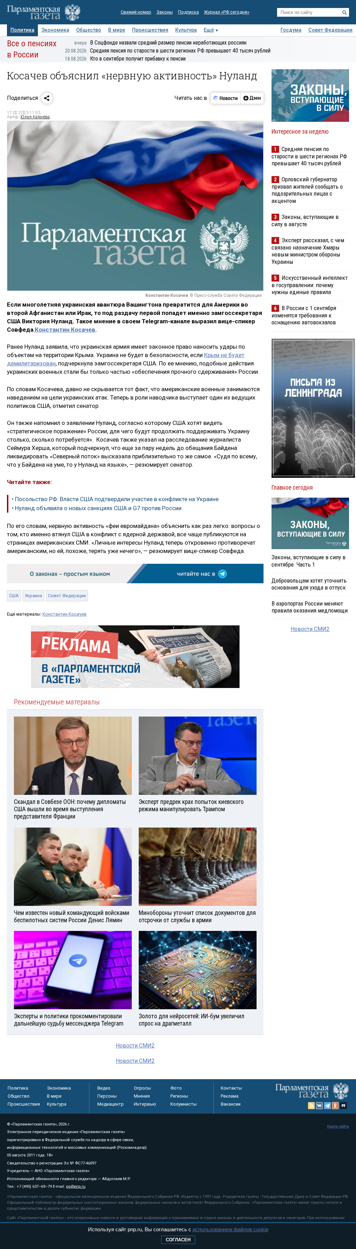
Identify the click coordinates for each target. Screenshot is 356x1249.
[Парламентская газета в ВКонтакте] (319, 1105)
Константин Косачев (64, 329)
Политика (22, 30)
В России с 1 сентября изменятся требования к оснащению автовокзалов (304, 315)
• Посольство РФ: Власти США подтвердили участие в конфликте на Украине (115, 499)
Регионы (179, 1096)
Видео (104, 1088)
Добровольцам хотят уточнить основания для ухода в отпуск (309, 584)
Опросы (142, 1088)
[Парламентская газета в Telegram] (327, 1105)
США (14, 595)
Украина (33, 595)
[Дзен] (252, 98)
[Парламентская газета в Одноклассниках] (335, 1105)
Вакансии (231, 1104)
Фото (176, 1088)
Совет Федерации (330, 30)
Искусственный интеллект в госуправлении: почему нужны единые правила (310, 284)
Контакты (231, 1088)
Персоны (107, 1096)
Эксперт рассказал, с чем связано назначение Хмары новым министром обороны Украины (308, 251)
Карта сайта (338, 1126)
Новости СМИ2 (135, 1045)
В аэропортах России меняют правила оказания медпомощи (310, 607)
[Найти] (344, 12)
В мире (116, 30)
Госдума (291, 30)
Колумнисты (183, 1104)
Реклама (229, 1096)
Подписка (188, 12)
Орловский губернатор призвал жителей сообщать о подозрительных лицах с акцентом (307, 190)
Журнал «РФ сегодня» (226, 12)
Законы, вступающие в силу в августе (305, 220)
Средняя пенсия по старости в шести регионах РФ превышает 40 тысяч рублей (167, 50)
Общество (88, 30)
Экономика (55, 30)
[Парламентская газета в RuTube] (343, 1105)
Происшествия (150, 30)
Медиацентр (110, 1104)
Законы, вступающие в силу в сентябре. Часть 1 (309, 561)
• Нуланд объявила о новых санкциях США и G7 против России (96, 508)
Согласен (178, 1239)
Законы (164, 12)
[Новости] (226, 98)
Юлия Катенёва (35, 116)
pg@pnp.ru (76, 1186)
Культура (186, 30)
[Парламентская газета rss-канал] (311, 1105)
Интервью (145, 1104)
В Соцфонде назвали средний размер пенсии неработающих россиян (160, 42)
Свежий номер (136, 12)
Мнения (142, 1096)
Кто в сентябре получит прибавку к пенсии (125, 58)
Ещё (209, 30)
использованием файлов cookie (230, 1229)
